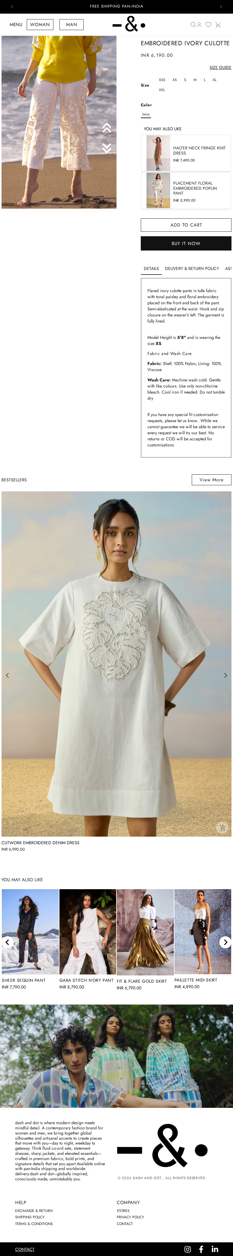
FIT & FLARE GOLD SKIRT (142, 981)
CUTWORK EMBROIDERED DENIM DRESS (40, 842)
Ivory (146, 114)
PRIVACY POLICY (130, 1217)
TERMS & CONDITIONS (34, 1224)
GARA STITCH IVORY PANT (86, 980)
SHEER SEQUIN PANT (24, 980)
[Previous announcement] (12, 6)
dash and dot (147, 1178)
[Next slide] (225, 942)
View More (212, 479)
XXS (162, 80)
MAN (71, 24)
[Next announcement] (221, 6)
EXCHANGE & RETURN (33, 1210)
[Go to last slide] (8, 942)
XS (175, 80)
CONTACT (125, 1224)
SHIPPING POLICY (30, 1217)
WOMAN (40, 24)
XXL (162, 90)
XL (214, 80)
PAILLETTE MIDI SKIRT (196, 980)
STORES (123, 1210)
